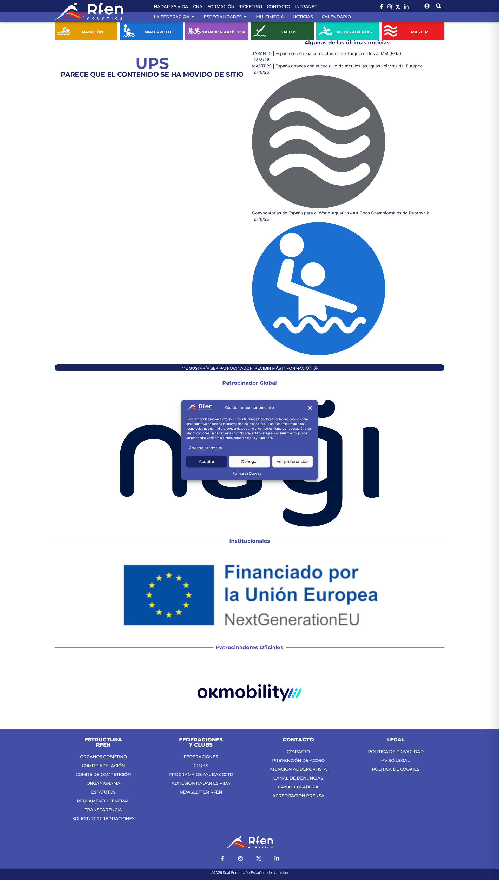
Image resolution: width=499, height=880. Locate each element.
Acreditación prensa (298, 795)
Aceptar (206, 461)
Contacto (278, 6)
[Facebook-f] (381, 7)
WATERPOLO (158, 32)
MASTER (419, 32)
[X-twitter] (398, 7)
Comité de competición (103, 774)
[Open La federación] (193, 17)
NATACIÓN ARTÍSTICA (223, 32)
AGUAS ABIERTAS (354, 32)
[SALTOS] (259, 30)
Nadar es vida (171, 6)
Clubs (201, 765)
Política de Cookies (247, 474)
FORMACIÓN (220, 6)
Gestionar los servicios (205, 448)
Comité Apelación (103, 765)
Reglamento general (103, 800)
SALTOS (289, 32)
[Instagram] (389, 7)
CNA (197, 6)
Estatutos (103, 792)
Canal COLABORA (298, 786)
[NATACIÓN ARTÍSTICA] (194, 30)
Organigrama (103, 783)
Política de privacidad (396, 751)
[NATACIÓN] (63, 30)
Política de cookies (395, 769)
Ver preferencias (292, 461)
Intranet (306, 6)
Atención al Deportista (298, 769)
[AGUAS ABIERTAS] (325, 30)
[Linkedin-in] (406, 7)
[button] (310, 407)
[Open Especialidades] (245, 17)
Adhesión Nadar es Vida (201, 783)
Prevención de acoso (298, 760)
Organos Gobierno (103, 756)
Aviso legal (396, 760)
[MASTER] (390, 30)
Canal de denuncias (298, 778)
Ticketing (250, 6)
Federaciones (201, 756)
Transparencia (103, 809)
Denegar (249, 461)
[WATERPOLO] (129, 30)
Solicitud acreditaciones (103, 818)
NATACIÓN (92, 32)
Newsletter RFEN (201, 792)
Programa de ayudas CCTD (201, 774)
